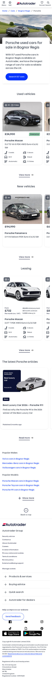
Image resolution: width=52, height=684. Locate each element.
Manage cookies (9, 569)
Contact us (6, 540)
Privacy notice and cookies (13, 553)
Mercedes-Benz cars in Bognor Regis (20, 463)
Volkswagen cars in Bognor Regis (19, 468)
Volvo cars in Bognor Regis (15, 459)
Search (48, 5)
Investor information (10, 550)
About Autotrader (9, 543)
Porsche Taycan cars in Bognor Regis (20, 485)
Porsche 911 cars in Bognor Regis (18, 490)
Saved (42, 5)
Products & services (20, 576)
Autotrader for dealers (22, 600)
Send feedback (13, 616)
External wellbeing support (12, 563)
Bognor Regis (24, 11)
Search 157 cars (16, 77)
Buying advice (17, 584)
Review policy (8, 560)
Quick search (16, 592)
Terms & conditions (9, 556)
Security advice (8, 536)
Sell (10, 5)
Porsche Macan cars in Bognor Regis (20, 481)
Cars (13, 11)
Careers (5, 546)
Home (4, 11)
